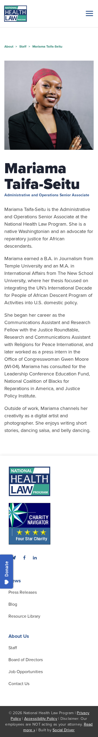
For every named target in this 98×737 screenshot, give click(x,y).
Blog (12, 604)
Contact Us (18, 683)
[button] (88, 13)
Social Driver (64, 730)
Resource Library (24, 616)
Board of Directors (25, 660)
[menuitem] (24, 557)
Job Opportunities (25, 671)
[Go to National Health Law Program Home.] (15, 13)
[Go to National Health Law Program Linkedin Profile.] (35, 557)
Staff (12, 648)
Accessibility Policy (40, 718)
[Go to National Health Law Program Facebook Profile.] (24, 557)
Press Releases (22, 592)
